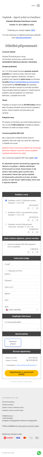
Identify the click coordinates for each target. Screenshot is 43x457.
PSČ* (6, 300)
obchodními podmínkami (26, 365)
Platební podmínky (8, 405)
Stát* (7, 307)
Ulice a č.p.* (9, 287)
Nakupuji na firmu (15, 271)
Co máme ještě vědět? (13, 322)
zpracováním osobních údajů (28, 426)
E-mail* (7, 264)
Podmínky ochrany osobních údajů (12, 410)
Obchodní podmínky (8, 402)
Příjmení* (8, 280)
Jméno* (7, 274)
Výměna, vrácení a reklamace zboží (13, 407)
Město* (7, 294)
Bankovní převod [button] (12, 342)
